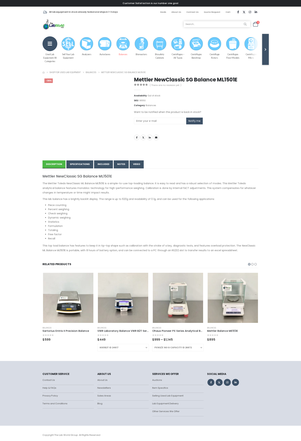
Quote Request (212, 12)
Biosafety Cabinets (159, 56)
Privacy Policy (50, 395)
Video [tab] (136, 164)
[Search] (245, 24)
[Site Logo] (54, 24)
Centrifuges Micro (251, 56)
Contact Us (192, 12)
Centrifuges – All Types (178, 56)
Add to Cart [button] (88, 278)
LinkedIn (150, 137)
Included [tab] (103, 164)
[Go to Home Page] (44, 72)
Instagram (227, 382)
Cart (228, 12)
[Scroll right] (265, 49)
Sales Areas (104, 395)
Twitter (143, 137)
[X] (244, 12)
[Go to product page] (68, 298)
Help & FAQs (49, 388)
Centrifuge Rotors (215, 56)
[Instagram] (250, 12)
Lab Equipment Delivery (165, 403)
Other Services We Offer (166, 411)
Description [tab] (54, 164)
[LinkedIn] (255, 12)
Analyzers (86, 54)
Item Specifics (160, 388)
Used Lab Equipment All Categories (49, 58)
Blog (99, 403)
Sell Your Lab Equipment (68, 56)
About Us (176, 12)
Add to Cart (143, 278)
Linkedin (235, 382)
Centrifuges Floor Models (232, 56)
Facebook (137, 137)
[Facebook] (238, 12)
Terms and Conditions (55, 403)
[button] (249, 264)
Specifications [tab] (80, 164)
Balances (123, 54)
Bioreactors (141, 54)
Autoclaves (104, 54)
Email (156, 137)
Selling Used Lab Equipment (167, 395)
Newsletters (104, 388)
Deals (163, 12)
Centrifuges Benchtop (196, 56)
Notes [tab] (121, 164)
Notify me (194, 121)
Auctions (157, 380)
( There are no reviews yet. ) (165, 85)
